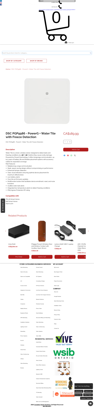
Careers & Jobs (57, 319)
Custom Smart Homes (40, 351)
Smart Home (23, 349)
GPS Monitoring (23, 317)
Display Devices (23, 308)
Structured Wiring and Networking (43, 317)
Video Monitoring (24, 363)
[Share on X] (75, 155)
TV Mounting (38, 392)
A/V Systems (38, 276)
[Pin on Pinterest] (68, 155)
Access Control (23, 285)
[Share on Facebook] (64, 155)
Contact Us (56, 328)
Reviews (3, 206)
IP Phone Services (40, 285)
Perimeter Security (40, 303)
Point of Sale (39, 308)
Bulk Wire (22, 294)
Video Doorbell (39, 396)
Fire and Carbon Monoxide (41, 355)
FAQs (55, 323)
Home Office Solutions (41, 364)
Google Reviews (57, 296)
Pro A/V (22, 340)
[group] (47, 240)
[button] (57, 2)
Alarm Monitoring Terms (59, 300)
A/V (21, 281)
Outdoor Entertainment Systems (43, 378)
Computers (22, 303)
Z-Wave (22, 358)
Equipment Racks (24, 313)
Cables (21, 299)
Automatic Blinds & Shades (42, 346)
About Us (56, 291)
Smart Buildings (39, 313)
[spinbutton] (67, 142)
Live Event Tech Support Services (43, 294)
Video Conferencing (24, 354)
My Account (56, 267)
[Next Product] (88, 231)
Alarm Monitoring (24, 267)
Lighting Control (23, 326)
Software (22, 345)
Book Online (56, 276)
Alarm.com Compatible (25, 276)
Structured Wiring (39, 383)
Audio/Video (38, 342)
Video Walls (38, 335)
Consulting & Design (40, 281)
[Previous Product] (6, 231)
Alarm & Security (23, 271)
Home (8, 69)
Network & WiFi (39, 374)
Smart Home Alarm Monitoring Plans (43, 387)
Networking (22, 331)
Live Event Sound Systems (42, 290)
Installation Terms (57, 305)
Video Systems (39, 331)
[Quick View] (18, 231)
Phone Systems (23, 335)
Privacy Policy (57, 314)
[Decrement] (65, 142)
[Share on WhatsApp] (71, 155)
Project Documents (58, 281)
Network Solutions (40, 299)
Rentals (22, 367)
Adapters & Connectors (25, 290)
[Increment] (70, 142)
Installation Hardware (24, 322)
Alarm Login (56, 285)
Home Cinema (39, 360)
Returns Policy (57, 310)
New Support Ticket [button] (58, 271)
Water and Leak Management (42, 401)
